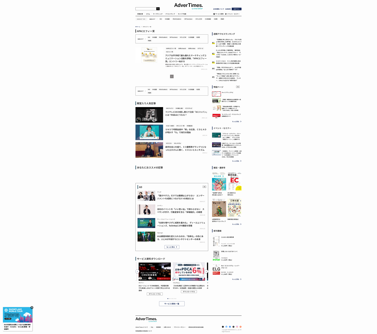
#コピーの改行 (170, 126)
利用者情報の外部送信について (143, 331)
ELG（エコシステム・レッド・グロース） (230, 267)
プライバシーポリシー (180, 327)
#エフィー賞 (169, 52)
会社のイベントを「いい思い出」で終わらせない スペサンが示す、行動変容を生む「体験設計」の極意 (180, 210)
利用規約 (158, 327)
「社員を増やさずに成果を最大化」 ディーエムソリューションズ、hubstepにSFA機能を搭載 (181, 224)
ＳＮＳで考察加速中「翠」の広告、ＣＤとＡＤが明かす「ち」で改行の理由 (185, 131)
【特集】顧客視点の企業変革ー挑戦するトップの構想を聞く (231, 100)
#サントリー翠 (180, 126)
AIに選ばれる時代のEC (231, 194)
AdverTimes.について (141, 327)
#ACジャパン (169, 108)
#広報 (215, 19)
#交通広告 (189, 126)
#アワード (200, 48)
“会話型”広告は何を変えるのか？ (217, 194)
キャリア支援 (182, 14)
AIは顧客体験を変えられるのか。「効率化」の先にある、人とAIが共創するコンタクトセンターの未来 (180, 238)
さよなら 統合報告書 (227, 237)
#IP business (188, 19)
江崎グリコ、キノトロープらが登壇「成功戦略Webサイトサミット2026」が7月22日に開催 (231, 145)
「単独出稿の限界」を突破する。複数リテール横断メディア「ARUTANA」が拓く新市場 (231, 108)
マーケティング (157, 14)
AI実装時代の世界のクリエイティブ (219, 220)
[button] (137, 271)
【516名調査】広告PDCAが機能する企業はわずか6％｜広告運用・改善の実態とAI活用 (189, 286)
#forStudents (177, 19)
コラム (148, 14)
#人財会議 (208, 19)
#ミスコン (169, 143)
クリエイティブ (170, 14)
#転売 (222, 19)
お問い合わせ (167, 327)
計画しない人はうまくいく (229, 251)
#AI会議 (167, 19)
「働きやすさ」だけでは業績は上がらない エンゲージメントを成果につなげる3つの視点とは (180, 197)
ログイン (237, 9)
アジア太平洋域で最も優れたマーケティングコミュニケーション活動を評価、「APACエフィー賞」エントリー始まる (186, 58)
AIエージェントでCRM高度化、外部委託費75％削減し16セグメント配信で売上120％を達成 (154, 288)
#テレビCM (199, 19)
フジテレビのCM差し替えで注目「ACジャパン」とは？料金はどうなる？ (186, 113)
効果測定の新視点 (232, 219)
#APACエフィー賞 (171, 48)
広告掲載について (218, 9)
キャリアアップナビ (227, 92)
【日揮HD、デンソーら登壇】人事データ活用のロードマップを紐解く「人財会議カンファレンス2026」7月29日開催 (232, 154)
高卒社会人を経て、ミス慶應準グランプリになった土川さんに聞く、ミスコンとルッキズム (185, 148)
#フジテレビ (188, 108)
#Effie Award (182, 48)
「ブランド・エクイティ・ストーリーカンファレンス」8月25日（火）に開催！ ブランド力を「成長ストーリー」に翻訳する (231, 136)
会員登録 (228, 9)
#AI (161, 19)
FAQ (152, 327)
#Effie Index (191, 48)
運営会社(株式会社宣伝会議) (196, 327)
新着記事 (140, 14)
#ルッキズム (177, 143)
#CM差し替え (179, 108)
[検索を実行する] (158, 8)
